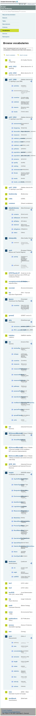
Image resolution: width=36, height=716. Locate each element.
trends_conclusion (17, 182)
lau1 (10, 583)
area (15, 646)
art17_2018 (12, 187)
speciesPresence (17, 409)
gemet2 (11, 315)
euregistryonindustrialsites (15, 281)
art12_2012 (12, 66)
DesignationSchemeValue (17, 490)
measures (16, 135)
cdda (10, 198)
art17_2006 (12, 79)
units (15, 420)
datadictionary (14, 208)
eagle (15, 572)
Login (22, 4)
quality (16, 162)
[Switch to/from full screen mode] (25, 4)
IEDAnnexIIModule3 (15, 447)
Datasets (4, 18)
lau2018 (11, 592)
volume (16, 686)
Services (4, 33)
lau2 (10, 588)
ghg (10, 320)
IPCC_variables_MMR (17, 330)
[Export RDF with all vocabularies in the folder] (31, 82)
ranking (16, 166)
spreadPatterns (17, 415)
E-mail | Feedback (7, 710)
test (10, 631)
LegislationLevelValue (17, 506)
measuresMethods (17, 374)
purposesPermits (17, 391)
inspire (11, 472)
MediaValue (17, 517)
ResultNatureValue (17, 530)
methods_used (17, 145)
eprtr (10, 250)
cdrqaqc (16, 354)
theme (15, 551)
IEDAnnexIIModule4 (15, 456)
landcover (12, 561)
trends (15, 111)
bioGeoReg (17, 348)
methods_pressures (17, 138)
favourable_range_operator (17, 131)
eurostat (12, 288)
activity (16, 256)
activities (16, 86)
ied (10, 427)
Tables (4, 21)
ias (10, 342)
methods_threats (17, 142)
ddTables (16, 221)
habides (11, 335)
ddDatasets (17, 217)
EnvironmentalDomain (17, 496)
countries (16, 97)
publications (13, 618)
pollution (16, 148)
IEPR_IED (12, 464)
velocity (16, 681)
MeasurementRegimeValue (17, 511)
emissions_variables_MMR (17, 326)
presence (16, 159)
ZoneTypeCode (17, 556)
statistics (16, 671)
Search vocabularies (10, 55)
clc (15, 568)
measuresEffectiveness (17, 369)
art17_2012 (12, 117)
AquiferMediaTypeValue (17, 479)
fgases (11, 299)
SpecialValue (17, 542)
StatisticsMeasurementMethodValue (17, 546)
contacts (16, 214)
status (15, 232)
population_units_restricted (17, 155)
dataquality (13, 238)
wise (10, 692)
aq (10, 60)
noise (11, 612)
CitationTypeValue (17, 484)
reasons (16, 107)
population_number (17, 152)
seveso (11, 625)
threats (16, 173)
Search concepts (23, 55)
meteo (15, 666)
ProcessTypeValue (17, 525)
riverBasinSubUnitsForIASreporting (17, 402)
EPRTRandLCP (14, 273)
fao (10, 292)
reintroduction (17, 169)
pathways (16, 386)
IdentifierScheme (17, 502)
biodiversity (13, 194)
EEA (10, 1)
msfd (10, 605)
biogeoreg (17, 128)
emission (16, 656)
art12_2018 (12, 73)
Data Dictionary (15, 11)
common (12, 203)
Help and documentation (8, 14)
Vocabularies (6, 30)
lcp (10, 599)
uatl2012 (16, 576)
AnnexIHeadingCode (17, 439)
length (15, 661)
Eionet (9, 11)
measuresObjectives (17, 380)
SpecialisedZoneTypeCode (17, 538)
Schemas (4, 27)
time (15, 677)
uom (10, 636)
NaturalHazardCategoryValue (17, 521)
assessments (17, 123)
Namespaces (5, 36)
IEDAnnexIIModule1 (15, 433)
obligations (17, 229)
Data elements (6, 24)
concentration (17, 651)
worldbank (12, 698)
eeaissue (16, 224)
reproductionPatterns (17, 397)
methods (16, 102)
